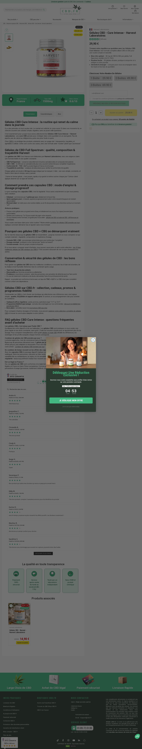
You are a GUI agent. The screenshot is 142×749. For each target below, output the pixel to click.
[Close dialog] (93, 340)
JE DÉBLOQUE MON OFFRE (71, 400)
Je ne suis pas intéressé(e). (71, 406)
